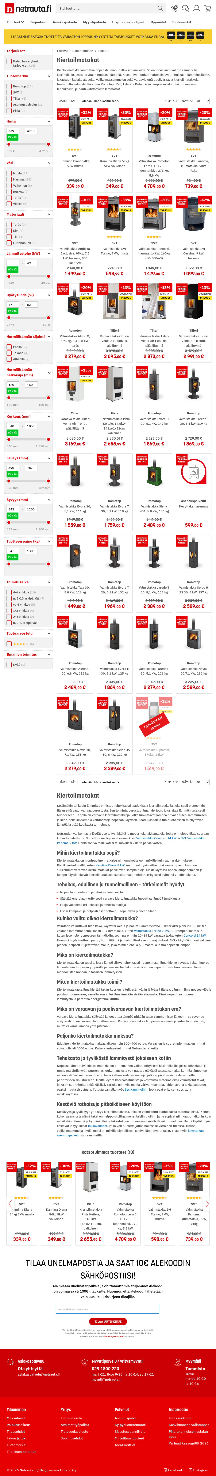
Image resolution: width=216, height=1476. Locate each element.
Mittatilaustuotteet (129, 1438)
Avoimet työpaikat (75, 1425)
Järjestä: (67, 101)
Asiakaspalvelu (65, 22)
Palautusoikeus (19, 1425)
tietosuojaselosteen (114, 1336)
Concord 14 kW (195, 935)
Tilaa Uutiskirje (108, 1321)
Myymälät (158, 22)
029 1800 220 (105, 1368)
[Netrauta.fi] (28, 8)
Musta (20, 173)
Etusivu (63, 51)
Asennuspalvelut (27, 105)
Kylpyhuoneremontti (130, 1425)
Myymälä (193, 1361)
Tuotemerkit (181, 22)
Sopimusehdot (72, 1438)
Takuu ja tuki (16, 1438)
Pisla (18, 111)
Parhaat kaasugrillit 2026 (189, 1443)
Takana (20, 353)
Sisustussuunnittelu (130, 1431)
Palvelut (122, 1409)
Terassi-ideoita (180, 1418)
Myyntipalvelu (94, 22)
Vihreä (19, 204)
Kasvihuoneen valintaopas (189, 1425)
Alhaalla (20, 359)
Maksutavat (16, 1418)
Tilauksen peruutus (21, 1452)
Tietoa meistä (71, 1418)
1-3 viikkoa (23, 611)
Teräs (19, 198)
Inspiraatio (178, 1409)
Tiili (17, 237)
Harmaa (21, 179)
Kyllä (18, 665)
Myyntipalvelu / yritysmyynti (117, 1361)
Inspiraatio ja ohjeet (128, 22)
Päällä (20, 347)
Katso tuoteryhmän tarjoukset (26, 63)
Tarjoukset (38, 22)
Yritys (66, 1409)
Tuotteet (13, 22)
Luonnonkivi (24, 243)
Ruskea (20, 192)
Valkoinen (22, 185)
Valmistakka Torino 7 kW (151, 931)
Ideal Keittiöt (125, 1445)
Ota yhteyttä (30, 1368)
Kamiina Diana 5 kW (110, 865)
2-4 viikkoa (23, 617)
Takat (102, 51)
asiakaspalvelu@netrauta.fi (39, 1374)
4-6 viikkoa (24, 592)
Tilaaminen (16, 1409)
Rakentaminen (83, 51)
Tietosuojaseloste (74, 1431)
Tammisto (195, 1368)
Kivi (17, 231)
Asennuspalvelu (127, 1418)
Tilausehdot (16, 1431)
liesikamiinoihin (136, 1089)
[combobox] (111, 8)
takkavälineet (97, 1126)
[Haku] (160, 8)
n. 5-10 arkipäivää (28, 598)
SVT (18, 92)
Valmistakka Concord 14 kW (156, 838)
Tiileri (19, 98)
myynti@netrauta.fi (107, 1379)
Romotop (22, 86)
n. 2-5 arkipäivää (27, 623)
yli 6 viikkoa (23, 604)
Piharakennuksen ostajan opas (188, 1434)
